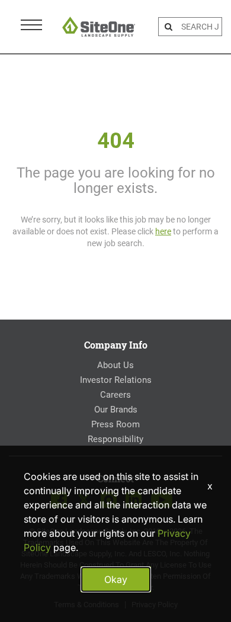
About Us (115, 365)
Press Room (115, 424)
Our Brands (115, 409)
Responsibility (115, 439)
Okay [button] (115, 579)
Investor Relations (116, 380)
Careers (115, 394)
